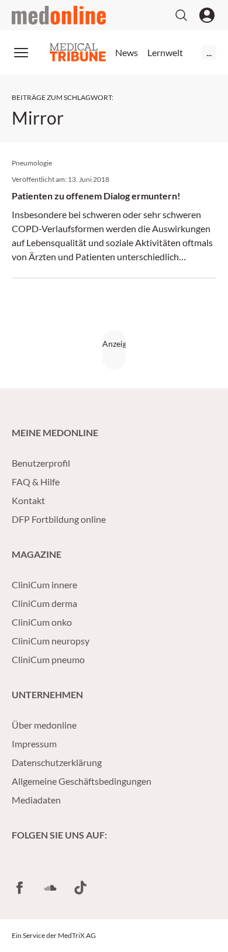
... (209, 52)
